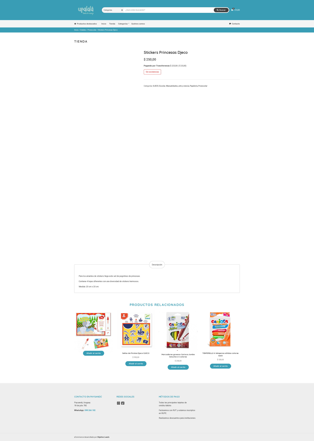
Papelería (194, 86)
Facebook (123, 403)
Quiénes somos (138, 24)
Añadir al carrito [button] (93, 353)
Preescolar (92, 30)
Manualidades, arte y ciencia (177, 86)
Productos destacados (87, 24)
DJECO (155, 86)
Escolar (162, 86)
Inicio (103, 24)
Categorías (123, 24)
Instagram (118, 403)
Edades (83, 30)
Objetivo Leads (103, 437)
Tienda (112, 24)
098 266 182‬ (90, 410)
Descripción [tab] (157, 265)
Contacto (236, 24)
